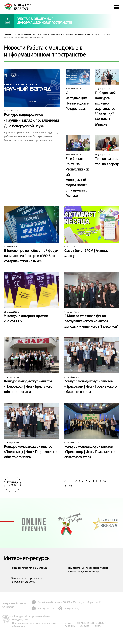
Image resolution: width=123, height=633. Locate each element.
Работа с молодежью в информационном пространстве (67, 34)
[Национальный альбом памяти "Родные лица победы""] (69, 523)
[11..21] (68, 486)
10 (104, 481)
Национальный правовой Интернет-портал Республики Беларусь (88, 570)
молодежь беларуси (22, 7)
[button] (116, 7)
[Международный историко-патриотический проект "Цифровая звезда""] (105, 523)
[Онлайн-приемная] (34, 523)
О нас (68, 623)
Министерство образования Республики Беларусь (26, 580)
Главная (7, 34)
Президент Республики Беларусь (29, 568)
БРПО (98, 626)
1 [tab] (7, 521)
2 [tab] (7, 526)
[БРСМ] (8, 6)
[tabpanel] (34, 523)
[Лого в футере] (6, 618)
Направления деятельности (27, 34)
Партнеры (70, 626)
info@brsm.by (71, 608)
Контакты (85, 626)
